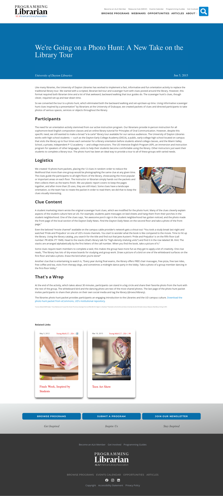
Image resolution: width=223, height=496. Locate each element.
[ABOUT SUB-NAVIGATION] (196, 13)
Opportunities (133, 475)
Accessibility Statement (110, 485)
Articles (152, 475)
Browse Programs (51, 416)
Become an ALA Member (115, 9)
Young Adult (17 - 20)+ (65, 333)
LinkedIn (118, 480)
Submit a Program (111, 416)
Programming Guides (175, 9)
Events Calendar (156, 9)
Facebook (107, 480)
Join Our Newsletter (171, 416)
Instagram (113, 480)
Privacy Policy (132, 485)
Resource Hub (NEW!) (137, 9)
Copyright (90, 485)
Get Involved (192, 9)
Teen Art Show (101, 386)
